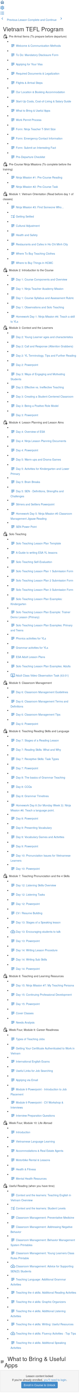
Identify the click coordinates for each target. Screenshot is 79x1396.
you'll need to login (55, 1380)
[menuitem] (2, 9)
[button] (2, 3)
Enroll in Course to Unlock (39, 1385)
